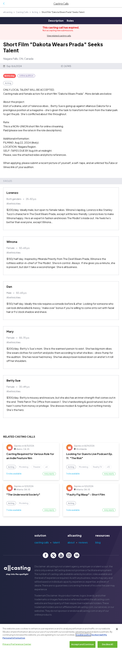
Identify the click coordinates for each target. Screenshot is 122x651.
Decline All (107, 644)
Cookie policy (83, 634)
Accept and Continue (82, 644)
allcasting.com (101, 599)
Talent (56, 542)
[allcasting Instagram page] (69, 555)
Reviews (83, 542)
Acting (35, 12)
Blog (98, 542)
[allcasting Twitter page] (53, 555)
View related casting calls (59, 36)
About (71, 542)
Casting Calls (22, 12)
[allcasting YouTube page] (61, 555)
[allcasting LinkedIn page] (76, 555)
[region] (61, 637)
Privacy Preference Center (17, 644)
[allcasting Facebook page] (45, 555)
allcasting (7, 12)
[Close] (116, 629)
